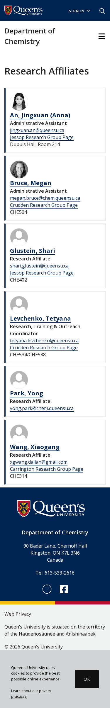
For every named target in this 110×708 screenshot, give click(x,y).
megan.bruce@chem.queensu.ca (45, 198)
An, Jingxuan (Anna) (40, 115)
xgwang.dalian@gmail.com (38, 462)
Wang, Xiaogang (35, 447)
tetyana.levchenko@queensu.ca (44, 340)
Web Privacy (17, 614)
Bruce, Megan (30, 183)
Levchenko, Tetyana (40, 318)
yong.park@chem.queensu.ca (42, 408)
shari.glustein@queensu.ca (39, 265)
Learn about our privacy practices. (31, 693)
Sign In (77, 11)
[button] (102, 10)
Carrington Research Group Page (46, 469)
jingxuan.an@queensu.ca (37, 130)
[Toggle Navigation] (102, 36)
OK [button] (87, 679)
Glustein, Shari (32, 251)
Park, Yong (26, 393)
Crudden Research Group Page (44, 205)
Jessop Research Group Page (42, 137)
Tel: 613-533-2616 (55, 573)
